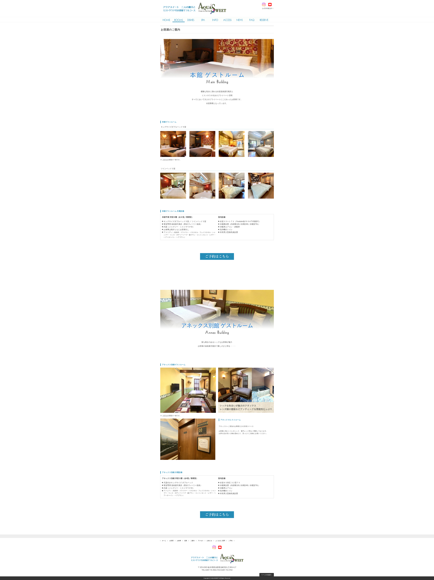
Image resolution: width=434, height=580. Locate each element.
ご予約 (230, 540)
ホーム (164, 540)
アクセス (200, 540)
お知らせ (209, 540)
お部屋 (171, 540)
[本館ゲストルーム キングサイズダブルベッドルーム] (173, 144)
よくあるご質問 (220, 540)
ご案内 (192, 540)
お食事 (179, 540)
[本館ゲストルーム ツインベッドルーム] (173, 186)
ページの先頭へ (266, 575)
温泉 (185, 540)
